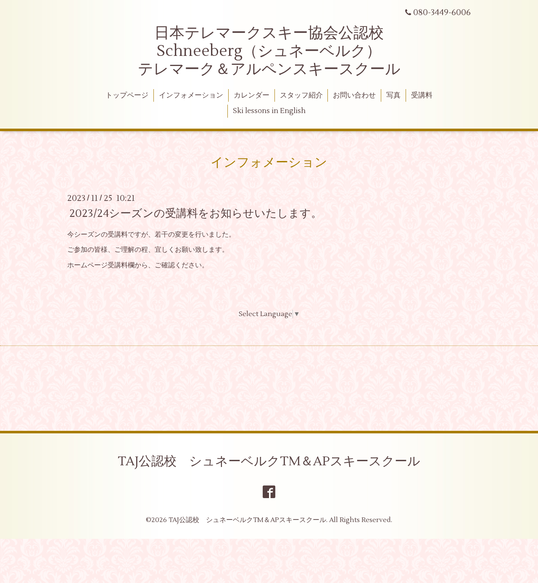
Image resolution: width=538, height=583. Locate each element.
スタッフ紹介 (301, 95)
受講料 (422, 95)
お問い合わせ (354, 95)
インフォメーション (191, 95)
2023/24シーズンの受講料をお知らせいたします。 (195, 213)
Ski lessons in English (269, 111)
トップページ (126, 95)
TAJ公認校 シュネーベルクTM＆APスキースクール (269, 461)
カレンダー (251, 95)
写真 (393, 95)
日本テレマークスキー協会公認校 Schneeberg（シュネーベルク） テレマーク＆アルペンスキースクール (269, 51)
